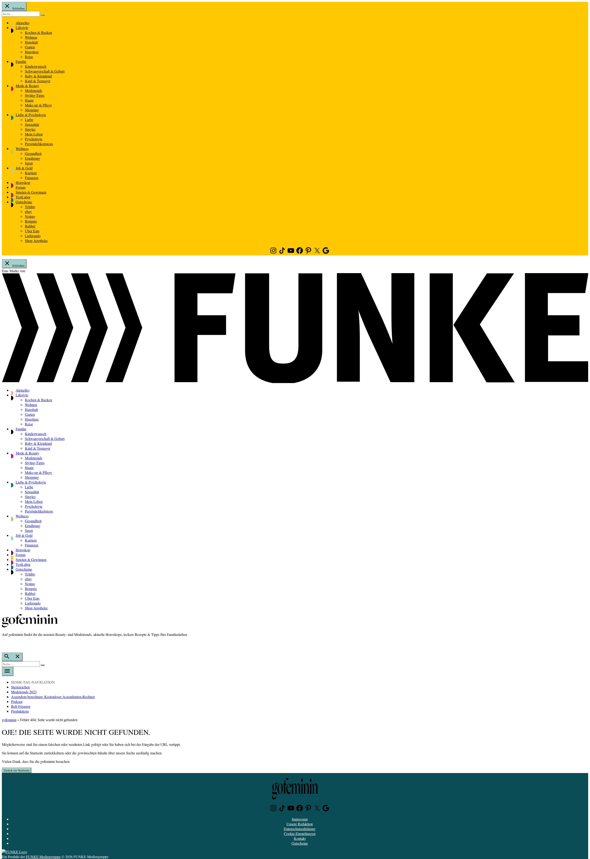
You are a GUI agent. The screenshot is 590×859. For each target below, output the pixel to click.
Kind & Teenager (37, 80)
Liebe (29, 119)
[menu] (7, 671)
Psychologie (33, 138)
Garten (30, 46)
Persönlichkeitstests (39, 143)
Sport (29, 163)
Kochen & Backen (38, 32)
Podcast (16, 701)
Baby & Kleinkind (38, 76)
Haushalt (31, 42)
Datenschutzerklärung (300, 828)
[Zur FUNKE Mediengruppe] (295, 381)
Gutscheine (24, 201)
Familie (21, 61)
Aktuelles (23, 22)
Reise (29, 56)
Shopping (32, 109)
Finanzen (31, 177)
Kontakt (300, 838)
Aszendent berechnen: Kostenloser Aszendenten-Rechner (53, 696)
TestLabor (23, 197)
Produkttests (20, 711)
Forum (20, 187)
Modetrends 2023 (24, 691)
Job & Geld (24, 167)
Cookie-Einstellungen (300, 833)
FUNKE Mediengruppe (43, 856)
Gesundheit (33, 153)
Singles (30, 129)
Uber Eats (32, 230)
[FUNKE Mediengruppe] (14, 851)
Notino (30, 216)
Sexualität (32, 124)
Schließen (18, 8)
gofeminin (9, 719)
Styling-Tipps (34, 95)
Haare (29, 100)
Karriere (31, 172)
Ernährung (32, 158)
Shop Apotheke (36, 240)
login (4, 644)
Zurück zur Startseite (17, 770)
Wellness (22, 148)
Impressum (300, 819)
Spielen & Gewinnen (31, 192)
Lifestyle (22, 27)
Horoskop (23, 182)
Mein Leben (34, 134)
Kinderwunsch (35, 66)
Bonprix (31, 221)
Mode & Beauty (27, 85)
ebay (28, 211)
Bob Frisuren (20, 706)
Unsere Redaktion (299, 823)
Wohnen (31, 37)
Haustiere (32, 51)
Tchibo (30, 206)
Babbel (30, 226)
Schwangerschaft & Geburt (45, 71)
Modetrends (33, 90)
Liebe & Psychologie (31, 114)
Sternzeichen (20, 687)
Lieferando (33, 235)
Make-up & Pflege (38, 105)
